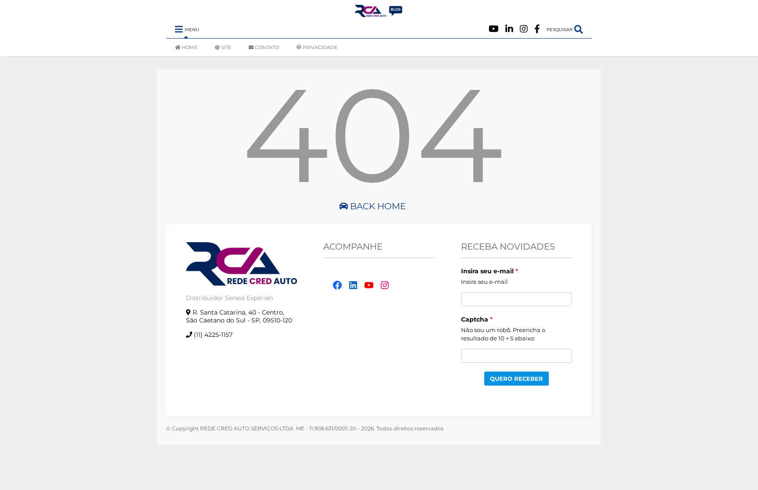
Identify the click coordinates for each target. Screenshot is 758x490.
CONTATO (267, 47)
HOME (189, 47)
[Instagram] (524, 29)
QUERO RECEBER (516, 378)
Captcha (474, 319)
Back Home (377, 206)
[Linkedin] (509, 29)
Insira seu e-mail (487, 271)
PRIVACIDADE (320, 47)
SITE (226, 47)
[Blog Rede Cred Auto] (379, 14)
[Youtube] (494, 29)
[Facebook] (537, 29)
